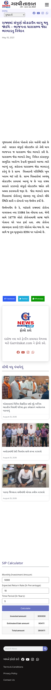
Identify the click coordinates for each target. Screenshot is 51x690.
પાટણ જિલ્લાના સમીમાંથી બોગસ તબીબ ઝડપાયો (24, 492)
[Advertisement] (25, 65)
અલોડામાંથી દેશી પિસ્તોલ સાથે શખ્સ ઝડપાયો (22, 451)
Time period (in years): (13, 596)
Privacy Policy (10, 673)
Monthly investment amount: (17, 575)
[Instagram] (28, 352)
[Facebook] (18, 352)
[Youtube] (23, 352)
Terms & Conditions (13, 667)
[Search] (45, 648)
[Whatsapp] (33, 352)
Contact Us (9, 680)
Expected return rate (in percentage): (21, 585)
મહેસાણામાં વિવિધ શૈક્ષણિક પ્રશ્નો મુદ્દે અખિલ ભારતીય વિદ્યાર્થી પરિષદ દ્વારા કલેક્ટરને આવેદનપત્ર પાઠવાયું (24, 407)
